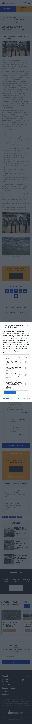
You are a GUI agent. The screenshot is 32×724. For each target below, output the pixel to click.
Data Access (16, 398)
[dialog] (16, 362)
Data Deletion (6, 398)
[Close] (28, 325)
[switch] (25, 362)
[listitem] (16, 357)
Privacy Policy (26, 398)
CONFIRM (10, 392)
